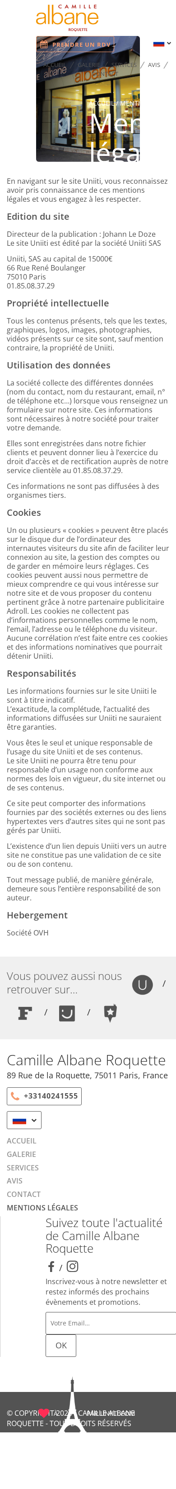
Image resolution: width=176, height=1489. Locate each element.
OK (61, 1345)
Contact (105, 74)
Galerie (89, 65)
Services (124, 65)
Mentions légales (42, 1208)
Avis (154, 65)
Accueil (54, 65)
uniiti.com (117, 1413)
